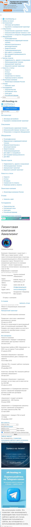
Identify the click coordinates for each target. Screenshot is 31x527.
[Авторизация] (2, 113)
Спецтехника (6, 29)
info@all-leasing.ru (9, 106)
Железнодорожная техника (14, 62)
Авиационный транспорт (13, 64)
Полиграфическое (11, 38)
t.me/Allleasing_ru (10, 19)
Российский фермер (11, 95)
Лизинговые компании (9, 80)
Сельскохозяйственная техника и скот (18, 32)
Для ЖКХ (8, 56)
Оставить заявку (15, 462)
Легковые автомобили (12, 25)
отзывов (4, 301)
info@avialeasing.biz (20, 287)
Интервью (8, 74)
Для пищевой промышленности (15, 54)
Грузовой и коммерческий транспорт (17, 27)
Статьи (7, 72)
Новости (8, 70)
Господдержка (7, 87)
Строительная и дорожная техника (16, 31)
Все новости (5, 422)
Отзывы (5, 83)
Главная (3, 216)
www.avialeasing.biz (20, 289)
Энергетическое (10, 48)
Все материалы (6, 335)
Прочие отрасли (7, 58)
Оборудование (7, 36)
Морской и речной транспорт (15, 66)
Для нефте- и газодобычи (13, 52)
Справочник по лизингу (12, 76)
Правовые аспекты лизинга (14, 78)
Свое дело (8, 93)
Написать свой (10, 85)
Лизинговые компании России (15, 81)
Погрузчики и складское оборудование (18, 34)
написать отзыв (25, 303)
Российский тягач (11, 91)
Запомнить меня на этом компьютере (16, 432)
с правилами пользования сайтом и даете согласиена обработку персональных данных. (14, 440)
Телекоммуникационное (13, 50)
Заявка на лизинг (8, 21)
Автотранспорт (7, 23)
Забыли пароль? (6, 436)
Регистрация (8, 426)
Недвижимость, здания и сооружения (17, 60)
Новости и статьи (8, 68)
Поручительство (10, 89)
